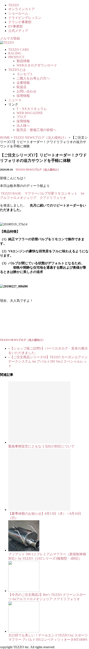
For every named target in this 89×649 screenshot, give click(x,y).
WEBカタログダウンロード (37, 65)
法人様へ (23, 125)
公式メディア (18, 30)
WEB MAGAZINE (30, 113)
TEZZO (13, 5)
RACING (14, 53)
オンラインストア (21, 9)
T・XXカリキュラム (32, 109)
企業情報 (23, 82)
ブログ (21, 117)
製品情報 (23, 61)
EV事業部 (15, 26)
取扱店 (21, 87)
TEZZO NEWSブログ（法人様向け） (38, 169)
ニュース (15, 100)
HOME (5, 137)
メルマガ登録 (10, 38)
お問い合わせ (26, 91)
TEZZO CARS (18, 49)
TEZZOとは (17, 69)
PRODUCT (16, 57)
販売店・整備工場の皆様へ (36, 130)
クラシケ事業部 (19, 22)
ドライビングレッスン (24, 17)
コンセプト (25, 74)
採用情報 (23, 95)
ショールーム (18, 13)
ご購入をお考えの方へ (33, 78)
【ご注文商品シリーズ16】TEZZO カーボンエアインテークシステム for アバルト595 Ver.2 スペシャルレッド (48, 361)
